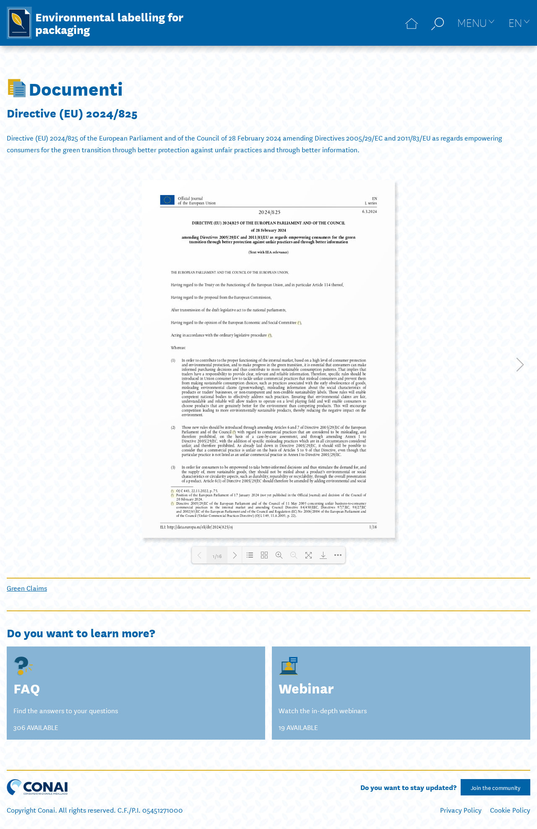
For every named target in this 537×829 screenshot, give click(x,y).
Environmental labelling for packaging (109, 22)
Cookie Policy (510, 809)
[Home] (411, 23)
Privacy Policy (461, 809)
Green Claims (27, 587)
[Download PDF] (323, 555)
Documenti (76, 88)
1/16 (217, 555)
